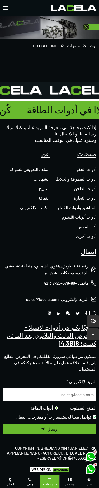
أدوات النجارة (85, 197)
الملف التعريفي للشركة (30, 169)
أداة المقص (86, 226)
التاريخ (44, 188)
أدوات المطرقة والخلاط (76, 178)
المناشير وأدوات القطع (77, 207)
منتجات (73, 45)
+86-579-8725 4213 (60, 282)
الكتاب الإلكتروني (35, 207)
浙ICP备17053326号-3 (76, 457)
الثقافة (44, 197)
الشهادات (42, 178)
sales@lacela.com (42, 299)
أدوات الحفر (86, 169)
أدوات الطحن (85, 188)
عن (45, 153)
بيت (93, 45)
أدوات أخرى (86, 236)
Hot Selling (45, 45)
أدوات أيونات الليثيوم (79, 216)
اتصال (88, 251)
